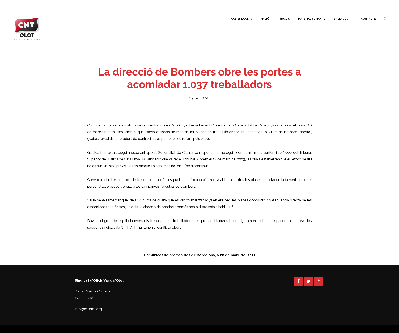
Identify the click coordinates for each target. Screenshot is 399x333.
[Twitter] (308, 281)
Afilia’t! (266, 18)
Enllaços (341, 18)
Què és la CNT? (241, 18)
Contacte (368, 18)
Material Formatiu (311, 18)
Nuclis (285, 18)
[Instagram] (318, 281)
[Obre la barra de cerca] (385, 18)
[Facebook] (298, 281)
